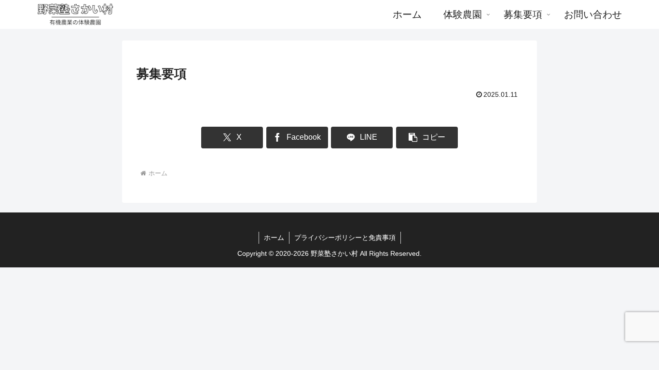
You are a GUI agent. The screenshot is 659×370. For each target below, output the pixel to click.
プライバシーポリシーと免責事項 (345, 237)
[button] (427, 137)
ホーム (274, 237)
